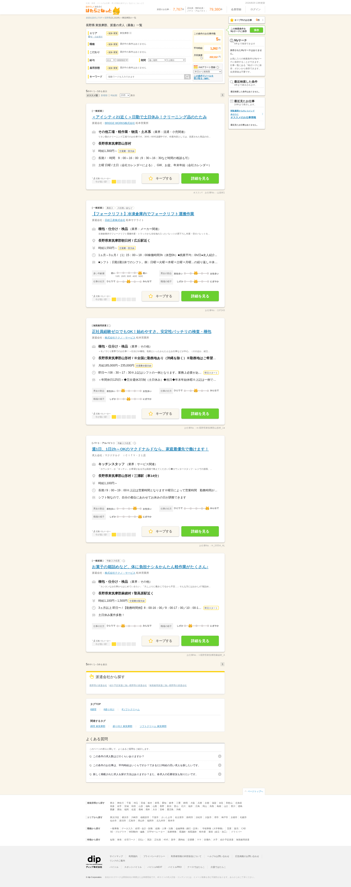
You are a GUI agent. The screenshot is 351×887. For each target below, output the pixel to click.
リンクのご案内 (117, 860)
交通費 (191, 839)
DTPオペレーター (156, 832)
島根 (219, 806)
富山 (176, 806)
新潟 (169, 806)
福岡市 (150, 820)
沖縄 (178, 809)
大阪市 (208, 817)
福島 (148, 806)
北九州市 (160, 820)
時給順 (114, 95)
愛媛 (112, 809)
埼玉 (136, 803)
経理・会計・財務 (144, 828)
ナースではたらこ (196, 867)
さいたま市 (166, 817)
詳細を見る (200, 178)
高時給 (181, 839)
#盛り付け (109, 709)
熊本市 (171, 820)
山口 (226, 806)
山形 (141, 806)
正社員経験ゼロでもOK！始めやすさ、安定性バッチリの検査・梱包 (151, 331)
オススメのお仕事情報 (243, 114)
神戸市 (224, 817)
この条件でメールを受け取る (204, 77)
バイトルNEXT (155, 867)
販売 (236, 828)
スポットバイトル (133, 867)
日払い (141, 839)
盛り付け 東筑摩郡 (122, 726)
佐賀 (133, 809)
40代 (166, 839)
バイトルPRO (175, 867)
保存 (256, 30)
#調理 (93, 709)
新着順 (104, 95)
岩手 (119, 806)
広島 (197, 806)
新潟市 (122, 820)
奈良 (221, 803)
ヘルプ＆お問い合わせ (218, 856)
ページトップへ (255, 791)
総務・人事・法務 (164, 828)
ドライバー (236, 832)
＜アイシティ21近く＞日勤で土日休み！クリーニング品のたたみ (149, 117)
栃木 (150, 803)
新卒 (173, 839)
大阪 (192, 803)
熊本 (148, 809)
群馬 (157, 803)
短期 (112, 839)
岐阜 (171, 803)
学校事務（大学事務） (213, 828)
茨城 (143, 803)
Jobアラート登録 (206, 67)
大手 (215, 839)
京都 (207, 803)
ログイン (255, 9)
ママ (199, 839)
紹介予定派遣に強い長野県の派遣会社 (128, 685)
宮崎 (162, 809)
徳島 (240, 806)
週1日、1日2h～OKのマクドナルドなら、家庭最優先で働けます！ (150, 449)
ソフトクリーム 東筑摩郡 (153, 726)
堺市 (216, 817)
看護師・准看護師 (188, 832)
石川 (183, 806)
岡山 (205, 806)
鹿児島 (170, 809)
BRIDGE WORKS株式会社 (120, 123)
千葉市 (155, 817)
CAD (243, 828)
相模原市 (144, 817)
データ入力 (127, 828)
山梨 (155, 806)
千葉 (129, 803)
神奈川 (120, 803)
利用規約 (133, 856)
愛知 (164, 803)
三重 (178, 803)
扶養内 (207, 839)
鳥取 (212, 806)
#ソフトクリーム (131, 709)
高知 (119, 809)
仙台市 (113, 820)
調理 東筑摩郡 (97, 726)
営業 (229, 828)
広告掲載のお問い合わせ (247, 856)
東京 (112, 803)
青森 (112, 806)
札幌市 (243, 817)
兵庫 (200, 803)
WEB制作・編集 (137, 832)
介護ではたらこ (218, 867)
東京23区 (114, 817)
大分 (155, 809)
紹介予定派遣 (226, 839)
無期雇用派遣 (242, 839)
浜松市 (199, 817)
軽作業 (202, 832)
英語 (149, 839)
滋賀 (214, 803)
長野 (162, 806)
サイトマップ (116, 856)
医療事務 (172, 832)
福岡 (126, 809)
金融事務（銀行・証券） (188, 828)
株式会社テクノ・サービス (120, 337)
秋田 (133, 806)
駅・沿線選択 (96, 37)
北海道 (238, 803)
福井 (190, 806)
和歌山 (229, 803)
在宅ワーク (129, 839)
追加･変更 (113, 33)
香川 (233, 806)
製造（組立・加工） (218, 832)
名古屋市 (179, 817)
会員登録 (236, 9)
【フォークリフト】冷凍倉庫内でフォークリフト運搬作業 (143, 214)
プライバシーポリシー (154, 856)
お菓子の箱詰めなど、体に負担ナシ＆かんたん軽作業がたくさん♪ (150, 567)
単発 (119, 839)
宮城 (126, 806)
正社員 (157, 839)
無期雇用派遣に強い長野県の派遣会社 (168, 685)
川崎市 (134, 817)
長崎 (141, 809)
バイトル (114, 867)
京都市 (234, 817)
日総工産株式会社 (115, 220)
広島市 (132, 820)
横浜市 (125, 817)
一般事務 (114, 828)
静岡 (185, 803)
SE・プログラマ (118, 832)
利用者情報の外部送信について (186, 856)
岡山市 (141, 820)
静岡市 (189, 817)
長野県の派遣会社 (98, 685)
